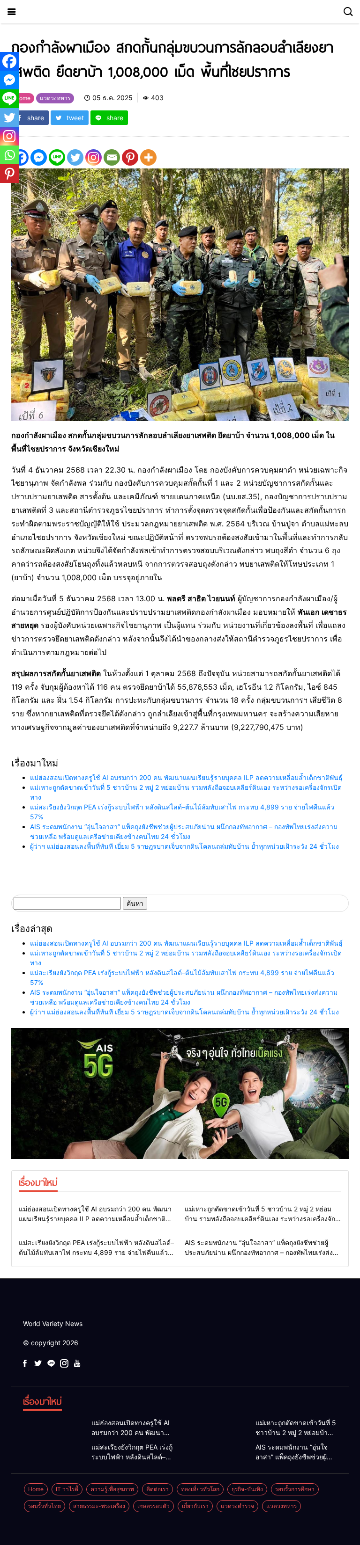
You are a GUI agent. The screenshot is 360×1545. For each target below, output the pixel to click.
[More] (148, 157)
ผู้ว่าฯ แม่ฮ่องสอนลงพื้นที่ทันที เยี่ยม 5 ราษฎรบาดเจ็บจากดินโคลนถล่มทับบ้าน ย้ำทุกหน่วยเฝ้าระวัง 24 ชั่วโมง (184, 846)
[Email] (112, 157)
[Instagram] (93, 157)
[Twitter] (75, 157)
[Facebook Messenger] (38, 157)
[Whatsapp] (9, 155)
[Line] (57, 157)
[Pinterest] (130, 157)
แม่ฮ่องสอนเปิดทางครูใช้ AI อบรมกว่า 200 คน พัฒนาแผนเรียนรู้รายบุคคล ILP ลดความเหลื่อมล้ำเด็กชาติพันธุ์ (186, 777)
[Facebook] (9, 61)
